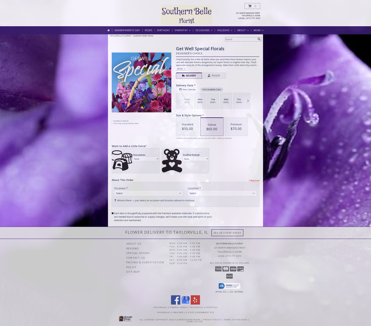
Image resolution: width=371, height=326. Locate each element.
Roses (148, 30)
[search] (259, 39)
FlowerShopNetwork (188, 319)
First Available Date (212, 89)
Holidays (223, 30)
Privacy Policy (212, 319)
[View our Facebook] (175, 303)
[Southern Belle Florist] (186, 14)
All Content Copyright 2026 (157, 319)
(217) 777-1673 (253, 18)
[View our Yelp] (195, 303)
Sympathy (181, 30)
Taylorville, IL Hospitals (204, 307)
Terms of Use (195, 321)
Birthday (163, 30)
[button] (252, 6)
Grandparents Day (127, 30)
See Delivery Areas (227, 232)
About (241, 30)
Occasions (202, 30)
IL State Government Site (200, 312)
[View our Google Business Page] (185, 303)
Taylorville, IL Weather (170, 312)
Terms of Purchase (235, 319)
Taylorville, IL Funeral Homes (170, 307)
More (257, 30)
